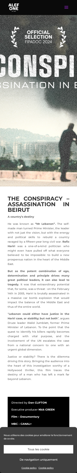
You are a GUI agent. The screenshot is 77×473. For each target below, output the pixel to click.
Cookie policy (29, 467)
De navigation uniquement (39, 459)
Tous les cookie (38, 449)
